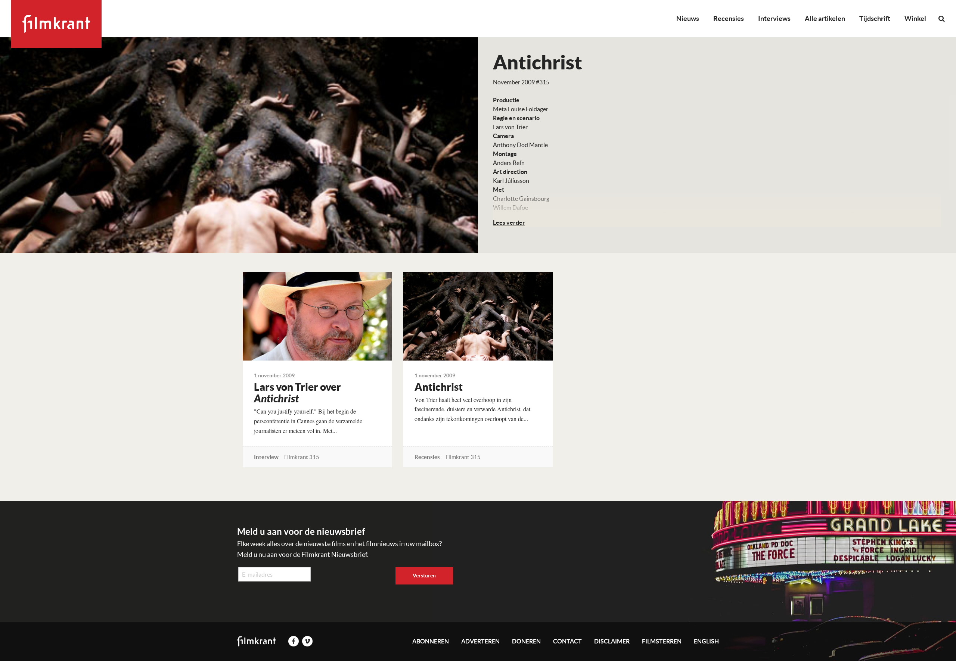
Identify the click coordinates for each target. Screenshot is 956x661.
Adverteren (480, 641)
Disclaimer (612, 641)
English (706, 641)
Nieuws (687, 18)
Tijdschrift (874, 18)
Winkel (915, 18)
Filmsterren (662, 641)
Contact (567, 641)
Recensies (728, 18)
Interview (266, 457)
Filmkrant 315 (301, 457)
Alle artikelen (825, 18)
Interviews (774, 18)
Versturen (424, 576)
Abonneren (430, 641)
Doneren (526, 641)
